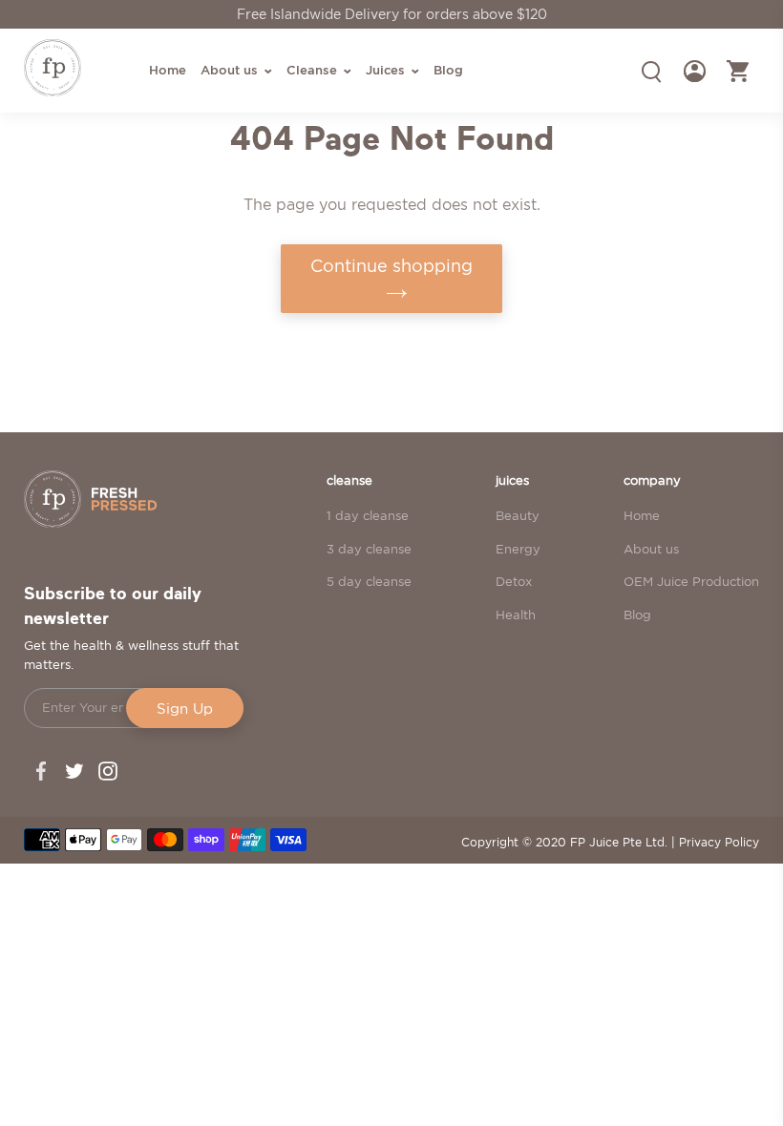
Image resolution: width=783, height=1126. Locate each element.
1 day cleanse (368, 515)
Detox (514, 581)
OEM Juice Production (691, 581)
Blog (637, 614)
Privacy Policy (719, 842)
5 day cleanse (369, 581)
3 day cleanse (369, 548)
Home (642, 515)
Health (516, 614)
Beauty (518, 515)
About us (651, 548)
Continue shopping (391, 266)
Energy (518, 548)
